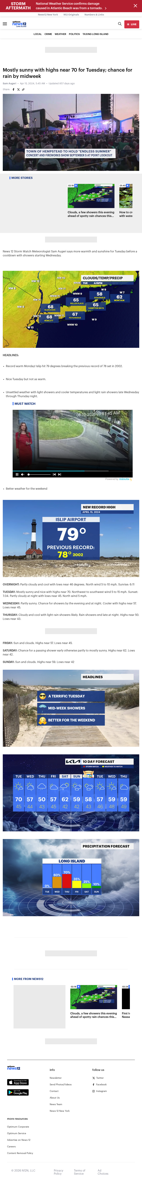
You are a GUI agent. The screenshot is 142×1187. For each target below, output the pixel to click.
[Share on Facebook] (13, 89)
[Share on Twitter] (18, 89)
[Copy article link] (23, 89)
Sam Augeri (9, 83)
